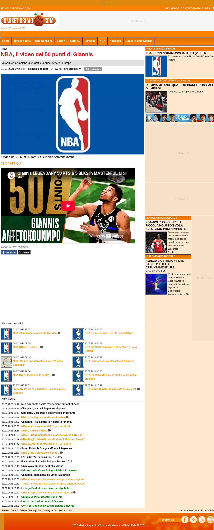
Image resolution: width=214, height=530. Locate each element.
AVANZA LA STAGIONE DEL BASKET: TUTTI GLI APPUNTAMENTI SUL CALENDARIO (164, 265)
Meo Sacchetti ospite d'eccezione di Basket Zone (50, 404)
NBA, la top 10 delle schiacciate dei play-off (110, 389)
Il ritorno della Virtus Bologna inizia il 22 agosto (48, 470)
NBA (102, 40)
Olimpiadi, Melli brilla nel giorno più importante (48, 412)
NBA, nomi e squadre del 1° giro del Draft (109, 333)
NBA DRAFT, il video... (26, 347)
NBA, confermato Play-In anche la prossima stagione (52, 479)
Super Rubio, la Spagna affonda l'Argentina (46, 448)
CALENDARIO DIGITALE (160, 256)
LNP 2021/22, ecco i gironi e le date (42, 457)
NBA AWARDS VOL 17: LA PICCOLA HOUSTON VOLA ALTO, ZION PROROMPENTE (165, 225)
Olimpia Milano (43, 40)
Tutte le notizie (22, 40)
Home (5, 40)
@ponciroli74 (73, 68)
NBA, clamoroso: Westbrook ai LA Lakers (109, 361)
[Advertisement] (32, 288)
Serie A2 (75, 40)
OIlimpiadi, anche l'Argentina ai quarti (43, 408)
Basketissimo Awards (139, 40)
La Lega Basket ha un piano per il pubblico (46, 488)
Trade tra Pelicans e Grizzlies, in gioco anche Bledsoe (53, 483)
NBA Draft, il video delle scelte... (32, 375)
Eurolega (90, 40)
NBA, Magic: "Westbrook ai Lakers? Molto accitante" (52, 439)
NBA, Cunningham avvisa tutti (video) (35, 333)
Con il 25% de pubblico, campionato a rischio (47, 505)
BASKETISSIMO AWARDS (161, 217)
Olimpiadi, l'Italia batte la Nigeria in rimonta (46, 421)
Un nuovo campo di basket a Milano (42, 466)
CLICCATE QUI (11, 163)
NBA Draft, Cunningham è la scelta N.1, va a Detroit (51, 435)
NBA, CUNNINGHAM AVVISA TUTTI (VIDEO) (175, 53)
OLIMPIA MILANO (156, 80)
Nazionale (115, 40)
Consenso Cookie (190, 510)
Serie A (61, 40)
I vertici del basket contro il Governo (42, 501)
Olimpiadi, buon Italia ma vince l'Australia (45, 474)
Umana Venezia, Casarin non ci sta (41, 497)
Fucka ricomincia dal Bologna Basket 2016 (46, 461)
